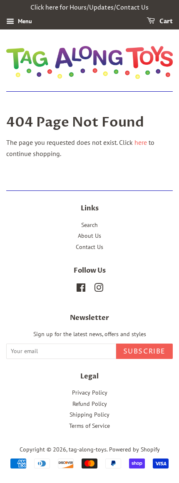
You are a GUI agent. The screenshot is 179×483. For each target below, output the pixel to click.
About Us (89, 235)
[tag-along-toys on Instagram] (98, 289)
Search (89, 225)
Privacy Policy (89, 392)
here (140, 142)
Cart (165, 21)
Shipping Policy (89, 414)
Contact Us (89, 247)
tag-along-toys (88, 449)
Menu (24, 21)
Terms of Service (89, 425)
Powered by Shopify (134, 449)
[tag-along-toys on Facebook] (81, 289)
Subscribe (144, 351)
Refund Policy (89, 403)
